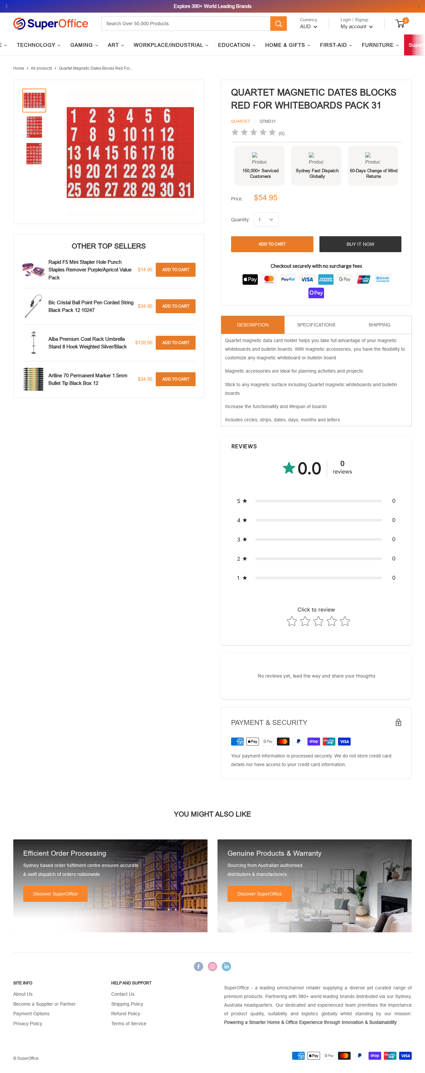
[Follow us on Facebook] (198, 966)
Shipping (379, 324)
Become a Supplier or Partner (44, 1004)
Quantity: (240, 219)
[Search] (278, 23)
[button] (316, 501)
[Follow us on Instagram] (212, 966)
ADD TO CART (272, 244)
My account (354, 26)
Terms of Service (128, 1023)
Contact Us (122, 994)
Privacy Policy (27, 1023)
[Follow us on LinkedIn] (226, 966)
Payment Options (31, 1013)
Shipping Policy (127, 1004)
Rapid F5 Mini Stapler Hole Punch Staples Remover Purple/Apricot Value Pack (89, 269)
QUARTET (240, 121)
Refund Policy (125, 1013)
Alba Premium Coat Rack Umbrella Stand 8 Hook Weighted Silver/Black (87, 342)
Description (253, 324)
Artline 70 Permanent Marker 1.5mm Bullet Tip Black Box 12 (88, 379)
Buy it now (360, 244)
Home (18, 68)
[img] (253, 133)
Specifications (316, 324)
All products (41, 68)
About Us (23, 994)
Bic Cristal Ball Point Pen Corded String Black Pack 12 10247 (90, 306)
